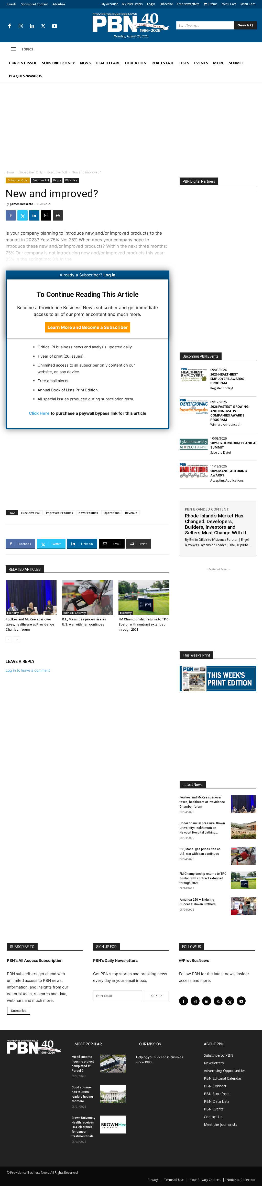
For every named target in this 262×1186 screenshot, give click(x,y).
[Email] (46, 215)
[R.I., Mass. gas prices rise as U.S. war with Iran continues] (87, 597)
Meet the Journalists (220, 1124)
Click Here (39, 413)
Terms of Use (174, 1180)
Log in (109, 274)
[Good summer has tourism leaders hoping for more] (113, 1094)
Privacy (153, 1180)
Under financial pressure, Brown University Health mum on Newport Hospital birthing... (202, 827)
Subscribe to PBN (218, 1055)
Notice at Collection (241, 1180)
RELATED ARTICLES (25, 569)
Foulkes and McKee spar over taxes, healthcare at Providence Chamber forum (30, 624)
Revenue (131, 513)
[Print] (58, 215)
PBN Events (214, 1109)
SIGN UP (156, 995)
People (57, 180)
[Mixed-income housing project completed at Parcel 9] (113, 1064)
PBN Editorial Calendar (223, 1078)
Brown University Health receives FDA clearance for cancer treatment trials (83, 1127)
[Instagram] (20, 26)
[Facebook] (9, 26)
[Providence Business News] (131, 22)
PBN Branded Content (207, 509)
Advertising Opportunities (225, 1070)
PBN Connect (215, 1086)
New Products (88, 513)
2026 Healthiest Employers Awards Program (227, 378)
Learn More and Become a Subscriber (88, 327)
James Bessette (21, 204)
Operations (111, 513)
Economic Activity (74, 613)
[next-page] (17, 640)
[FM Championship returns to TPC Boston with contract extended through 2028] (143, 597)
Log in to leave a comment (28, 670)
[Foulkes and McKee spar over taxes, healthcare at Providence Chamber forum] (31, 597)
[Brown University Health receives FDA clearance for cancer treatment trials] (113, 1124)
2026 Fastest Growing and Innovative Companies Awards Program (229, 413)
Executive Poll (57, 172)
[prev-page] (9, 640)
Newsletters (214, 1062)
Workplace (71, 180)
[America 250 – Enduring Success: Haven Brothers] (243, 906)
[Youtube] (54, 26)
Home (10, 172)
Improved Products (59, 513)
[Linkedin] (32, 26)
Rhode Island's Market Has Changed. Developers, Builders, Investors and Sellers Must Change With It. (216, 524)
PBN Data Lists (217, 1101)
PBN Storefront (217, 1093)
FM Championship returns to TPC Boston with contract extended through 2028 (143, 624)
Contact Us (213, 1116)
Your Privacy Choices (205, 1180)
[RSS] (218, 1000)
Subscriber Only (30, 172)
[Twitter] (43, 26)
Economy (13, 613)
